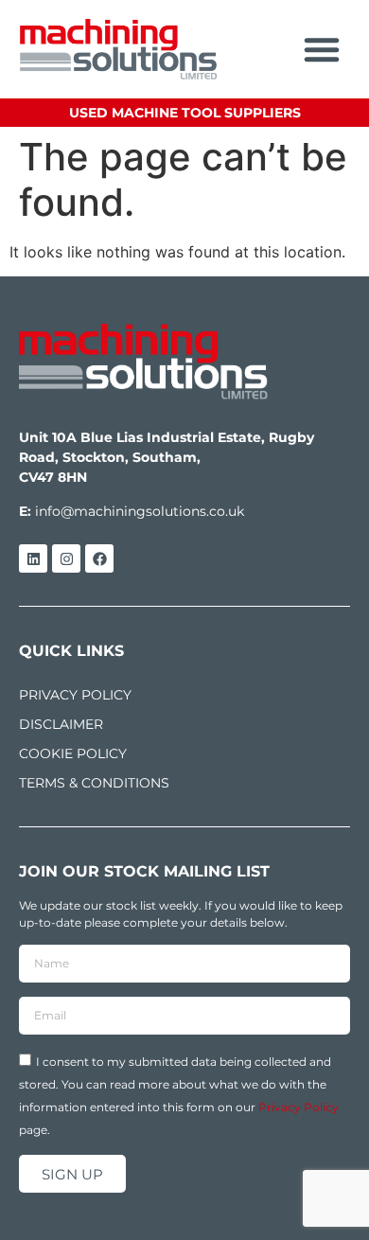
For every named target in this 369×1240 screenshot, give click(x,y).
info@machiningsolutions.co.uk (139, 511)
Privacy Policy (298, 1107)
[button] (321, 49)
